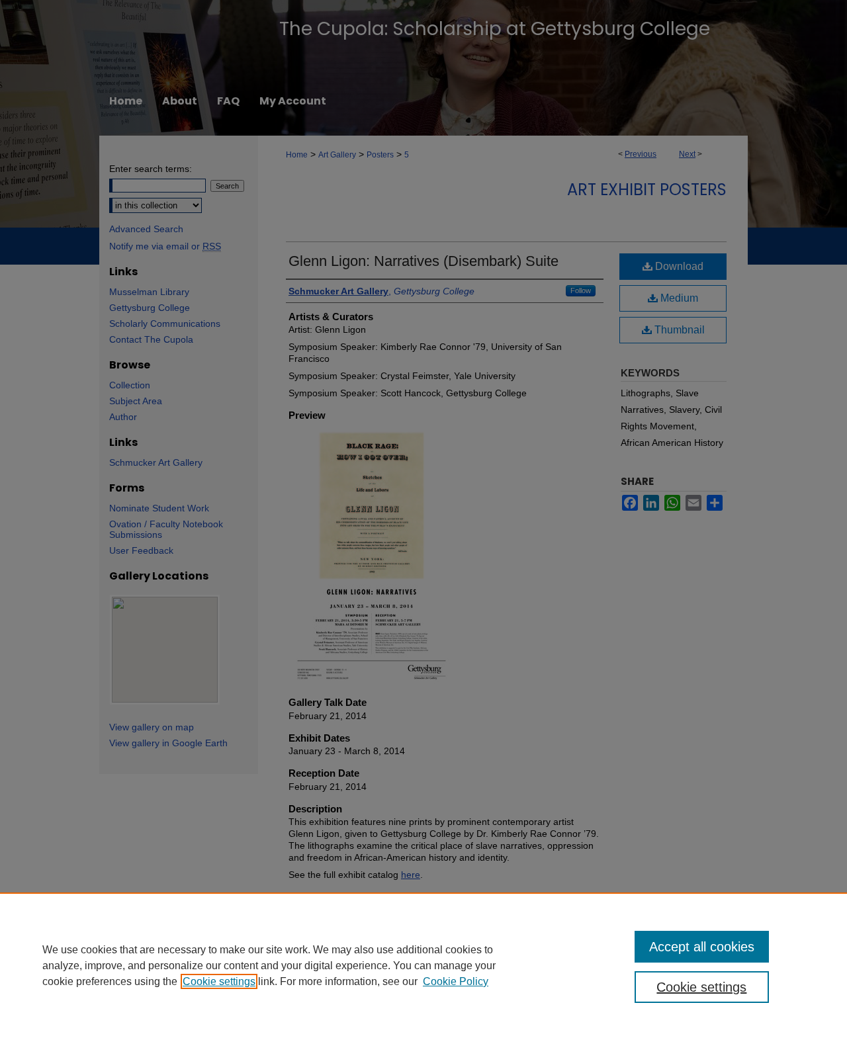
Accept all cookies (701, 946)
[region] (423, 965)
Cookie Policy (455, 981)
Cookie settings (219, 981)
